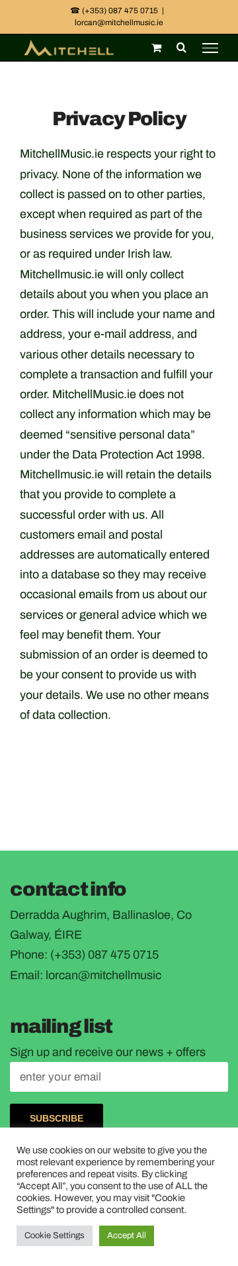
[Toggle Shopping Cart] (156, 47)
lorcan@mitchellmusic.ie (119, 22)
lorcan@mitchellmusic (103, 975)
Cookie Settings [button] (54, 1235)
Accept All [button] (126, 1235)
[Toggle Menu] (210, 47)
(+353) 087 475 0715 (104, 954)
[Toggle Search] (181, 47)
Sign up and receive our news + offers (108, 1052)
